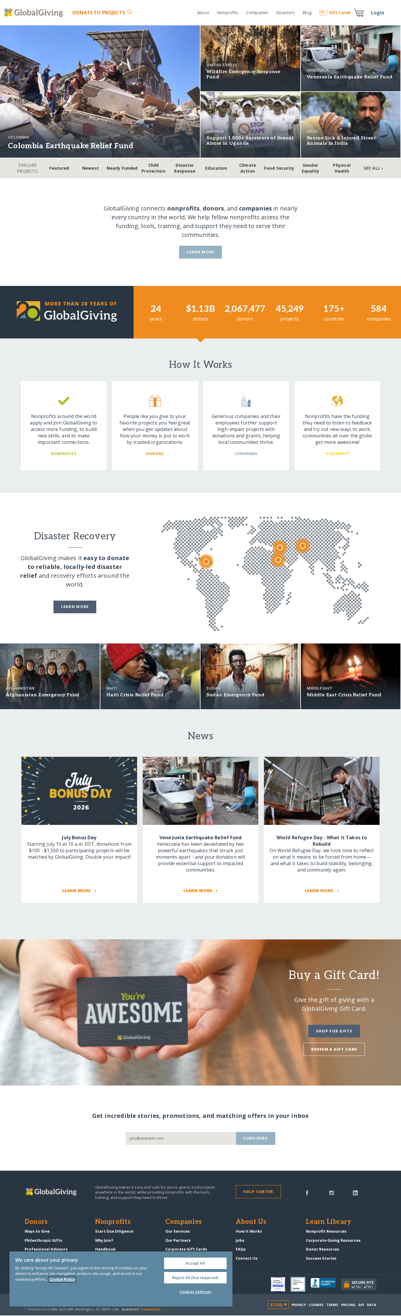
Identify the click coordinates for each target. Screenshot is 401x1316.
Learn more (75, 606)
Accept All (195, 1263)
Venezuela (318, 70)
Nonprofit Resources (326, 1231)
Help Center (258, 1191)
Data (371, 1304)
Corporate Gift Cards (186, 1249)
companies (255, 208)
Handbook (105, 1249)
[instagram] (331, 1192)
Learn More (201, 252)
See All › (373, 168)
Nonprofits (227, 12)
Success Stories (321, 1258)
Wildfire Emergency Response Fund (243, 74)
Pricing (348, 1304)
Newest (90, 168)
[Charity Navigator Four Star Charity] (281, 1284)
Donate (99, 12)
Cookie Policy (62, 1279)
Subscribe (255, 1138)
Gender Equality (310, 168)
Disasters (285, 12)
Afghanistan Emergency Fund (42, 695)
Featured (59, 168)
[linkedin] (355, 1192)
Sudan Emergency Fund (235, 695)
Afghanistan (20, 688)
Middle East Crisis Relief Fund (344, 695)
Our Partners (178, 1240)
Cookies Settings (195, 1291)
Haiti (111, 688)
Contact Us (246, 1258)
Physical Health (342, 168)
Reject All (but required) (195, 1277)
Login (378, 12)
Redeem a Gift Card (334, 1049)
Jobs (240, 1240)
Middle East (320, 688)
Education (216, 168)
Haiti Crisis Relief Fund (135, 695)
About (203, 12)
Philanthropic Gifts (43, 1240)
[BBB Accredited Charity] (326, 1284)
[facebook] (307, 1192)
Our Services (177, 1231)
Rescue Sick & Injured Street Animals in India (341, 140)
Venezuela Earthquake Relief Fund (350, 77)
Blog (307, 12)
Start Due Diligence (114, 1231)
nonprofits (183, 208)
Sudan (213, 688)
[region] (120, 1279)
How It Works (249, 1231)
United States (221, 65)
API (361, 1304)
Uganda (215, 131)
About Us (251, 1222)
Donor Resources (322, 1249)
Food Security (279, 168)
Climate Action (247, 168)
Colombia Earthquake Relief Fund (70, 146)
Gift (340, 12)
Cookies (316, 1304)
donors (213, 208)
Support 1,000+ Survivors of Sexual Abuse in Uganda (250, 140)
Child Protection (153, 168)
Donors (36, 1222)
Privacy (299, 1304)
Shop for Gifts (334, 1031)
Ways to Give (37, 1231)
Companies (257, 12)
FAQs (241, 1249)
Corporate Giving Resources (333, 1240)
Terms (332, 1304)
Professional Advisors (46, 1249)
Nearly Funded (122, 168)
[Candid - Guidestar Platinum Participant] (301, 1284)
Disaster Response (184, 168)
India (312, 131)
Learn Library (328, 1222)
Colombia (18, 137)
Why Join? (104, 1240)
